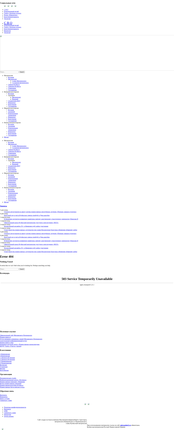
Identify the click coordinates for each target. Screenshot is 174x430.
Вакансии (7, 31)
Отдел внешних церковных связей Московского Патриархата (21, 339)
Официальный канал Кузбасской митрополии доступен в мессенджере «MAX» (31, 223)
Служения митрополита (20, 83)
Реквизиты (12, 103)
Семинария (12, 88)
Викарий (15, 99)
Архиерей (11, 112)
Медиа (6, 137)
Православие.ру (5, 337)
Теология (7, 19)
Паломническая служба (8, 378)
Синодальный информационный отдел (13, 341)
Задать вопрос (9, 416)
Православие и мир (6, 342)
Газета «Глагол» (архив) (13, 346)
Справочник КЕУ (14, 101)
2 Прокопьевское (6, 363)
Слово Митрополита (19, 81)
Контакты (3, 395)
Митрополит (12, 79)
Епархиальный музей (11, 11)
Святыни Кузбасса (14, 86)
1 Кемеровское (5, 354)
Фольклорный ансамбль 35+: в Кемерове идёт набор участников (26, 226)
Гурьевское (4, 367)
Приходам (7, 414)
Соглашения (12, 90)
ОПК (6, 411)
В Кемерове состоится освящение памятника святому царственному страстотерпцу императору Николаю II (41, 219)
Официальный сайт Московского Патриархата (16, 335)
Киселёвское (4, 370)
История (11, 77)
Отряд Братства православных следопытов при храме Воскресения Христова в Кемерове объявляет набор (40, 230)
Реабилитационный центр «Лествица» (13, 380)
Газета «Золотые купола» (12, 13)
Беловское (3, 365)
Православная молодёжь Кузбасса (11, 385)
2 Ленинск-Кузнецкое (7, 359)
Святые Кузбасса (14, 84)
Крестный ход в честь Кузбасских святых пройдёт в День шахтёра (27, 215)
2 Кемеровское (5, 356)
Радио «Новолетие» (11, 15)
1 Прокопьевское (6, 361)
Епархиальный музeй (11, 25)
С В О (6, 9)
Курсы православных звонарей (10, 383)
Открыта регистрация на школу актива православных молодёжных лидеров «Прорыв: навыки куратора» (40, 212)
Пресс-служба (5, 399)
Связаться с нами (6, 400)
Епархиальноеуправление (13, 114)
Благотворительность (11, 17)
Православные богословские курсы (12, 387)
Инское (2, 368)
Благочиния (12, 104)
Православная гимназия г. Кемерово (12, 382)
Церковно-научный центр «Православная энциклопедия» (20, 344)
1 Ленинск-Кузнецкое (7, 358)
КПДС (2, 346)
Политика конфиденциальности (15, 407)
